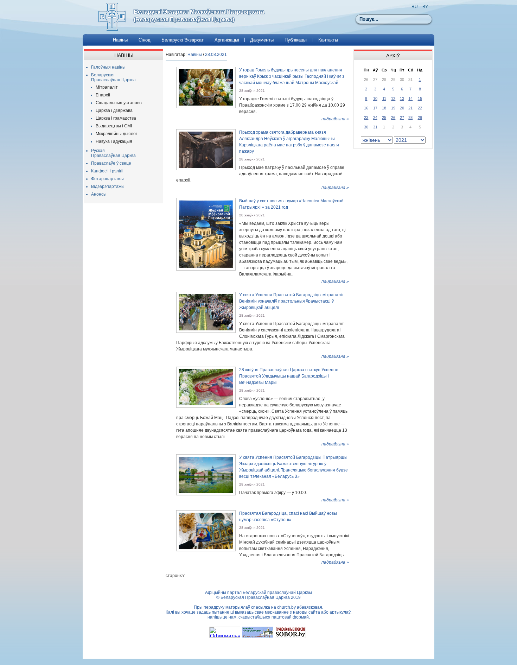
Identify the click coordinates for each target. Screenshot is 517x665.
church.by (286, 607)
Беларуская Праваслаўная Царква (113, 77)
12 (393, 98)
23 (366, 117)
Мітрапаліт (107, 87)
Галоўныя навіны (108, 67)
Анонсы (99, 194)
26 (393, 117)
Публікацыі (296, 40)
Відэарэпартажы (108, 186)
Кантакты (328, 40)
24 (375, 117)
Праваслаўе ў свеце (111, 163)
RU (414, 6)
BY (425, 6)
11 (384, 98)
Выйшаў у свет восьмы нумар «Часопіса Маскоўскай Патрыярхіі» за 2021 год (291, 204)
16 (366, 108)
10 (375, 98)
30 (366, 127)
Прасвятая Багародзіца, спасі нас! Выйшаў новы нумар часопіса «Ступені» (288, 516)
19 (393, 108)
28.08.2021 (216, 54)
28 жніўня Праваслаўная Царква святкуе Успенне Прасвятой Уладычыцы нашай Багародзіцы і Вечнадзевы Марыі (288, 376)
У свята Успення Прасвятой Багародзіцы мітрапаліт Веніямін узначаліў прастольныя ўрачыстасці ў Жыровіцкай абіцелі (291, 301)
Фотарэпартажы (107, 178)
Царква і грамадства (116, 118)
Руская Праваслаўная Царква (113, 153)
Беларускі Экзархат (182, 40)
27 (402, 117)
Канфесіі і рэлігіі (107, 171)
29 (420, 117)
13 (402, 98)
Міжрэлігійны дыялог (116, 133)
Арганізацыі (227, 40)
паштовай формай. (291, 617)
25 (384, 117)
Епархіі (103, 95)
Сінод (145, 40)
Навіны (120, 40)
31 (375, 127)
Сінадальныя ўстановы (119, 102)
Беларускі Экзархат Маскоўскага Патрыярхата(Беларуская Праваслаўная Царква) (199, 16)
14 (410, 98)
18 (384, 108)
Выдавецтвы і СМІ (114, 126)
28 (410, 117)
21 (410, 108)
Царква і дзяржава (114, 110)
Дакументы (262, 40)
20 (402, 108)
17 (375, 108)
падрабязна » (335, 118)
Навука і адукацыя (114, 141)
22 (420, 108)
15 (420, 98)
